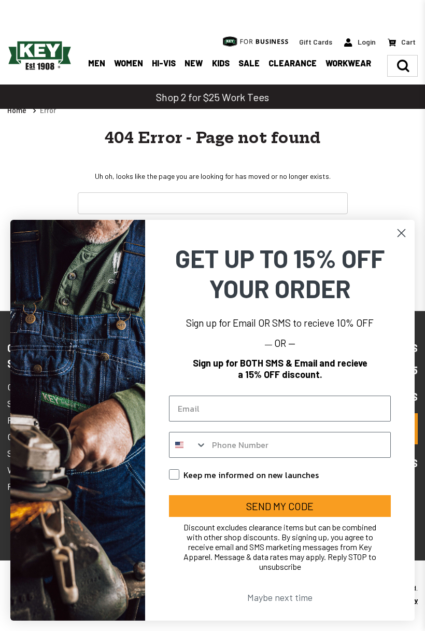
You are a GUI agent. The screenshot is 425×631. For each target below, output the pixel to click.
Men (96, 63)
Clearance (292, 63)
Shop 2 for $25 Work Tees (212, 97)
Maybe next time (280, 597)
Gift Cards (315, 41)
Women (128, 63)
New (194, 63)
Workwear (348, 63)
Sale (249, 63)
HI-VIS (164, 63)
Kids (221, 63)
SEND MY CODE (280, 506)
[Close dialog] (401, 233)
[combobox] (188, 444)
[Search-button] (403, 66)
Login (366, 41)
